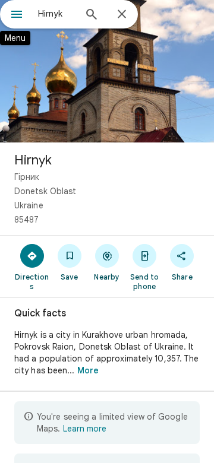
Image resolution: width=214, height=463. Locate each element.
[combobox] (56, 14)
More (88, 370)
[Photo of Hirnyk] (107, 71)
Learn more (84, 428)
